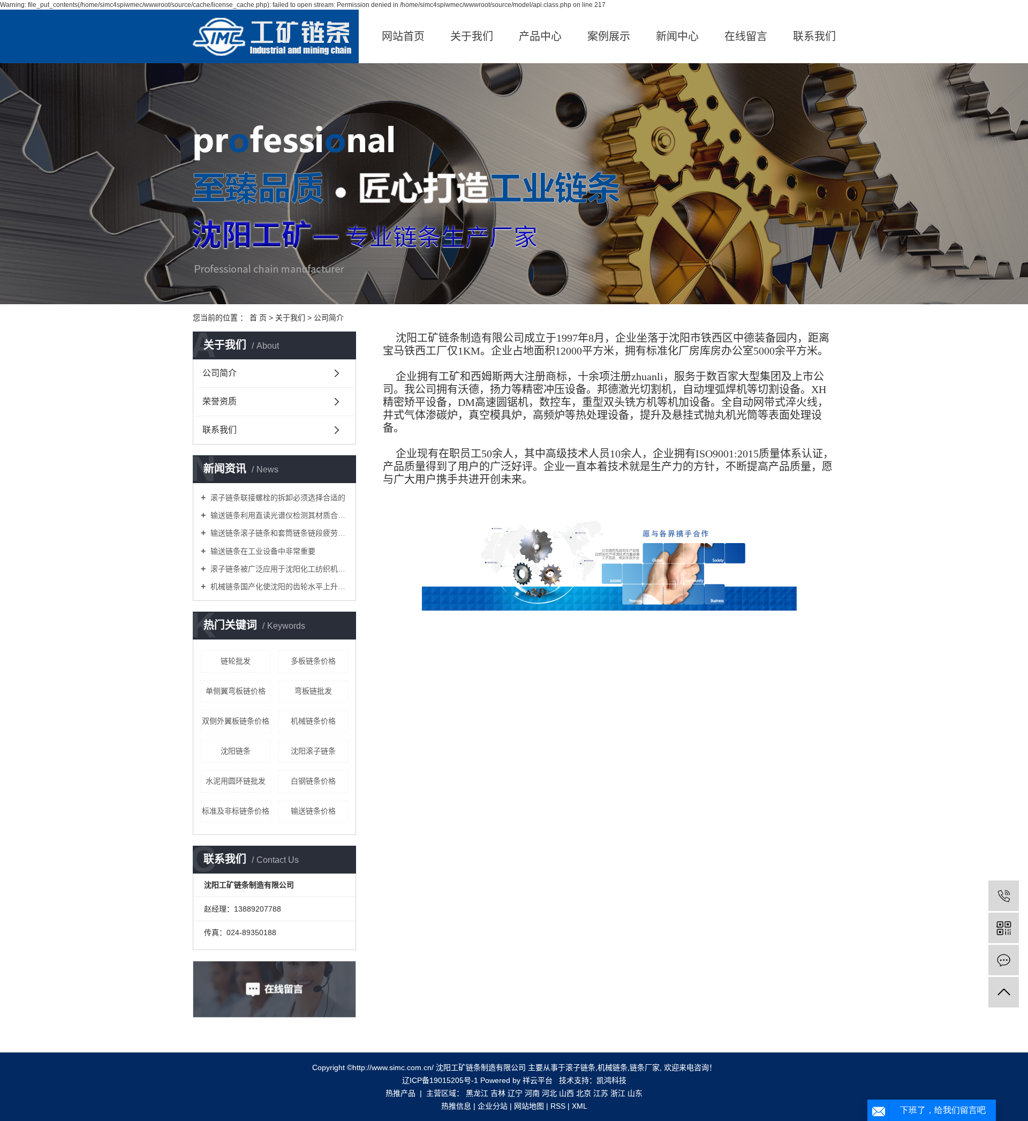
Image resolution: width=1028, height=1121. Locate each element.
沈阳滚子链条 (313, 751)
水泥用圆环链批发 (236, 781)
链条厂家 (645, 1067)
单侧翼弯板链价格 (236, 691)
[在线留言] (1003, 960)
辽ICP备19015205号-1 (440, 1080)
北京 (583, 1093)
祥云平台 (538, 1080)
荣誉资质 (219, 401)
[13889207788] (1003, 896)
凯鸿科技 (611, 1080)
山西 (566, 1093)
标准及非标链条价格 (235, 811)
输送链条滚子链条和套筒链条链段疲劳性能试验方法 (278, 533)
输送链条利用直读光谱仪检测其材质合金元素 (278, 515)
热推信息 (456, 1106)
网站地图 (529, 1106)
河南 (532, 1093)
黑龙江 (477, 1093)
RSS (557, 1106)
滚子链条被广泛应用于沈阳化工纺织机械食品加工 (278, 569)
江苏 (600, 1093)
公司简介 (219, 373)
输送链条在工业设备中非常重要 (261, 551)
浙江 (617, 1093)
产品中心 (540, 36)
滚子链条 (580, 1067)
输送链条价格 (313, 811)
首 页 (258, 317)
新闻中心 (677, 36)
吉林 (497, 1093)
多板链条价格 (313, 661)
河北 (549, 1093)
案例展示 (608, 36)
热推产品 (400, 1093)
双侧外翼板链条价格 (235, 721)
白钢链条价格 (313, 781)
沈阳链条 (236, 751)
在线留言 (745, 36)
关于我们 (471, 36)
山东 (635, 1093)
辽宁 (515, 1093)
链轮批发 (236, 661)
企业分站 (493, 1106)
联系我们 (814, 36)
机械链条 (613, 1067)
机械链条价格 (313, 721)
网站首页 (403, 36)
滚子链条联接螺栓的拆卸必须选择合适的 (276, 497)
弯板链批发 (313, 691)
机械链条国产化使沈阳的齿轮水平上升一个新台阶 (278, 586)
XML (579, 1106)
